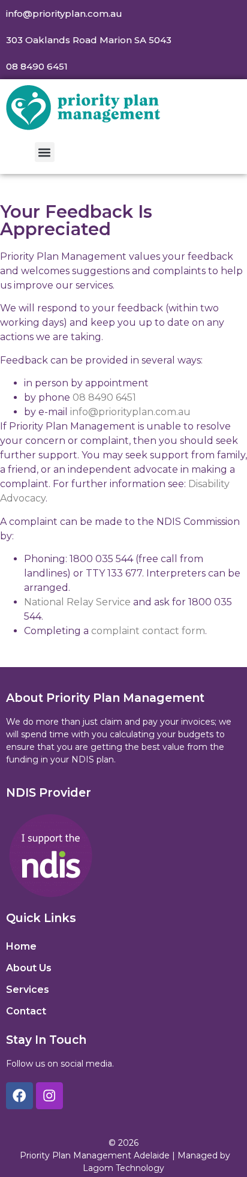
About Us (29, 968)
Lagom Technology (123, 1168)
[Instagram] (49, 1095)
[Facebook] (19, 1095)
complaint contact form (148, 630)
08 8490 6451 (104, 397)
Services (27, 989)
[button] (45, 152)
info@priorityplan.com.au (130, 412)
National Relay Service (77, 602)
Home (21, 946)
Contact (26, 1011)
